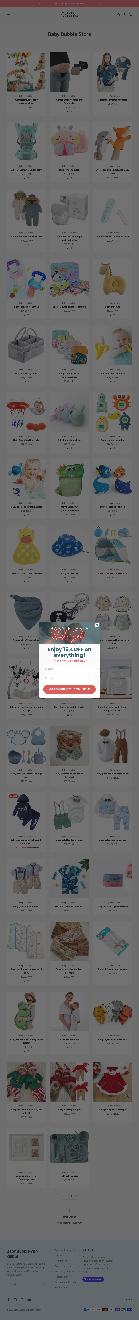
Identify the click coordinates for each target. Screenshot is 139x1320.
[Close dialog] (97, 625)
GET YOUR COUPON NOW (69, 689)
